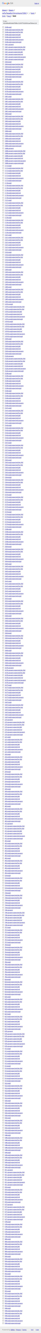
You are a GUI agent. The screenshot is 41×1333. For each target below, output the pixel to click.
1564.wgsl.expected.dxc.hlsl (14, 480)
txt (32, 1330)
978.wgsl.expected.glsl (12, 1229)
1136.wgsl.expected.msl (13, 227)
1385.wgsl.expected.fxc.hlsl (14, 292)
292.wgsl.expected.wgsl (12, 769)
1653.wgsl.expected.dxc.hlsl (14, 601)
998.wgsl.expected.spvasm (14, 1321)
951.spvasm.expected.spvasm (15, 1182)
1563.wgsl (8, 460)
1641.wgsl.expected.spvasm (14, 593)
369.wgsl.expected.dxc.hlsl (13, 791)
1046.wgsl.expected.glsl (12, 35)
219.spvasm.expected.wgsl (14, 735)
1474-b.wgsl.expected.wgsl (14, 336)
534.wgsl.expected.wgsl (12, 890)
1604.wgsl (8, 547)
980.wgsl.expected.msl (12, 1249)
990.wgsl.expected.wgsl (12, 1271)
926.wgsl (8, 1101)
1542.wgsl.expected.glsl (12, 433)
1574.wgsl (8, 512)
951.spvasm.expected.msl (13, 1180)
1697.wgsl (8, 702)
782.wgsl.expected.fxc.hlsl (13, 967)
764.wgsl (8, 945)
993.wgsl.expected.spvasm (14, 1303)
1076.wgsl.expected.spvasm (14, 91)
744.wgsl (8, 893)
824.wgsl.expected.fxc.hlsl (13, 984)
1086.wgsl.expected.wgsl (13, 146)
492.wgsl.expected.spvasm (14, 871)
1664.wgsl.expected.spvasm (14, 645)
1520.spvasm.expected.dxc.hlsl (15, 359)
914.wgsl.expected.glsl (12, 1073)
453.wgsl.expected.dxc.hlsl (13, 843)
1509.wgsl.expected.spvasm (14, 351)
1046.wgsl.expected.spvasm (14, 40)
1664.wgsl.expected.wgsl (13, 648)
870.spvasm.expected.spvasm (15, 1044)
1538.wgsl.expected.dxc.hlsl (14, 376)
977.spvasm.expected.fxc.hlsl (14, 1209)
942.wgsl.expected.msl (12, 1128)
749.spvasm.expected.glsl (13, 918)
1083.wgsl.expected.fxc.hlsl (14, 119)
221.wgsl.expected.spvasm (14, 749)
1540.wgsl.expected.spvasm (14, 403)
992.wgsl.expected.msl (12, 1284)
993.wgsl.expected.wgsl (12, 1306)
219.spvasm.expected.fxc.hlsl (14, 725)
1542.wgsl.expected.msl (13, 435)
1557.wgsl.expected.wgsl (13, 457)
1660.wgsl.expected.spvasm (14, 628)
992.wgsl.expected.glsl (12, 1281)
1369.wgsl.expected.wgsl (13, 284)
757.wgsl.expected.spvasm (14, 940)
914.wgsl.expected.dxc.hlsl (13, 1068)
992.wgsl (8, 1274)
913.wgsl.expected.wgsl (12, 1063)
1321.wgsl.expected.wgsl (13, 250)
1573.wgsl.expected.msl (13, 505)
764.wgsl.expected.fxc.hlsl (13, 950)
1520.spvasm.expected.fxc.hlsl (15, 361)
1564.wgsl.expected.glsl (12, 485)
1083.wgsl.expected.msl (13, 124)
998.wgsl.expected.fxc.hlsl (13, 1313)
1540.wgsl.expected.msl (13, 401)
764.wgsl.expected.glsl (12, 952)
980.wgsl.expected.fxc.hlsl (13, 1244)
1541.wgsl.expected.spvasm (14, 420)
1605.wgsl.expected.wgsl (13, 579)
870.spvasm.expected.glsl (13, 1039)
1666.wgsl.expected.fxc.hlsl (14, 655)
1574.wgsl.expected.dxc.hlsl (14, 514)
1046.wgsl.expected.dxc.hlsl (14, 30)
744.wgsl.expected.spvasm (14, 905)
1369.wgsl (8, 270)
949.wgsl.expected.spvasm (14, 1165)
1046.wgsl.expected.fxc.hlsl (14, 32)
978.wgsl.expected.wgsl (12, 1237)
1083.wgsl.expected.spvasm (14, 126)
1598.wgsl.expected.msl (13, 539)
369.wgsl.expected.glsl (12, 796)
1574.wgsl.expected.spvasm (14, 524)
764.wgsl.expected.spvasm (14, 957)
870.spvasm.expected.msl (13, 1041)
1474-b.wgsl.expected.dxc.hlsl (14, 324)
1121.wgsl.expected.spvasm (14, 213)
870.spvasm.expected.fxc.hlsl (14, 1036)
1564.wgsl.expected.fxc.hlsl (14, 482)
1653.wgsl (8, 599)
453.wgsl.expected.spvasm (14, 853)
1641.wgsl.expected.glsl (12, 589)
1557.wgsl (8, 443)
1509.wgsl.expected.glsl (12, 346)
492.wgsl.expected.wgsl (12, 873)
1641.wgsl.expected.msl (13, 591)
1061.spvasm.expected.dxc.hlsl (15, 47)
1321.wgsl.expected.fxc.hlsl (14, 240)
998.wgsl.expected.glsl (12, 1316)
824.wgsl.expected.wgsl (12, 994)
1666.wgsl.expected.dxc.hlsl (14, 653)
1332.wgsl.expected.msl (13, 262)
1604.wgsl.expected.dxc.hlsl (14, 549)
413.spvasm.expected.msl (13, 833)
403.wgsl (8, 806)
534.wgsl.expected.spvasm (14, 888)
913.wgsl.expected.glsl (12, 1056)
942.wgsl (8, 1118)
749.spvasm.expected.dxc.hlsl (14, 913)
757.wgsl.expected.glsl (12, 935)
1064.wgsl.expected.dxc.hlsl (14, 64)
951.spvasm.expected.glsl (13, 1177)
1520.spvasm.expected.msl (14, 366)
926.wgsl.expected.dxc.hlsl (13, 1103)
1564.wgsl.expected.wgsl (13, 492)
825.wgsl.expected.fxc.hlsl (13, 1002)
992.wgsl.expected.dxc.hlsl (13, 1276)
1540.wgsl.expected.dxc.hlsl (14, 393)
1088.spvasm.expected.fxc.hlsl (15, 153)
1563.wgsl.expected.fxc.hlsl (14, 465)
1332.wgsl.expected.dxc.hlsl (14, 255)
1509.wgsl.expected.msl (13, 349)
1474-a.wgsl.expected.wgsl (14, 319)
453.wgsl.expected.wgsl (12, 856)
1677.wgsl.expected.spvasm (14, 697)
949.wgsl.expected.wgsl (12, 1167)
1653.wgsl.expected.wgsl (13, 613)
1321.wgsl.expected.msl (13, 245)
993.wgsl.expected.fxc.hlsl (13, 1296)
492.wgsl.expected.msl (12, 868)
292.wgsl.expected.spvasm (14, 767)
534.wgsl (8, 876)
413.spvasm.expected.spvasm (15, 836)
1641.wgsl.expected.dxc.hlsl (14, 584)
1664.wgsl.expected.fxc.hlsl (14, 638)
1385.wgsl (8, 287)
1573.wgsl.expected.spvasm (14, 507)
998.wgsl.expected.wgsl (12, 1323)
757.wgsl (8, 927)
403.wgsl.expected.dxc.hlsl (13, 809)
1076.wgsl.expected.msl (13, 89)
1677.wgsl (8, 685)
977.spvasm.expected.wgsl (14, 1219)
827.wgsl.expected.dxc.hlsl (13, 1016)
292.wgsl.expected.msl (12, 764)
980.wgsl (8, 1239)
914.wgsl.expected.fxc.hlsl (13, 1071)
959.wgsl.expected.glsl (12, 1195)
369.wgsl (8, 789)
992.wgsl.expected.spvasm (14, 1286)
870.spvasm (9, 1031)
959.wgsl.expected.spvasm (14, 1199)
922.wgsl (8, 1083)
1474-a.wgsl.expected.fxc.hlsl (14, 309)
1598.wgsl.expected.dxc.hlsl (14, 532)
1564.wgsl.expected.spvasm (14, 490)
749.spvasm (9, 910)
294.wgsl (8, 772)
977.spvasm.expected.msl (13, 1214)
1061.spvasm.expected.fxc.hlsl (15, 49)
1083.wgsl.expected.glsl (12, 121)
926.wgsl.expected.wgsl (12, 1115)
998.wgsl (8, 1308)
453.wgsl (8, 841)
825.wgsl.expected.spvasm (14, 1009)
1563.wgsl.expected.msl (13, 470)
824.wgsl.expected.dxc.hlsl (13, 982)
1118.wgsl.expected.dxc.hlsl (14, 185)
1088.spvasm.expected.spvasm (15, 161)
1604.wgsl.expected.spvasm (14, 559)
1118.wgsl (8, 183)
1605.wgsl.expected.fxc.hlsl (14, 569)
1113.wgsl (8, 166)
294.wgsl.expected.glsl (12, 779)
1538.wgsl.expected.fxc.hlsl (14, 378)
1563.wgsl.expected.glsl (12, 467)
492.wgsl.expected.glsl (12, 866)
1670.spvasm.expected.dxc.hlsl (15, 670)
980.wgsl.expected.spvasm (14, 1251)
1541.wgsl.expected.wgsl (13, 423)
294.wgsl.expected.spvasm (14, 784)
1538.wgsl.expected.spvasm (14, 386)
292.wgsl (8, 754)
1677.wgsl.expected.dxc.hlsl (14, 688)
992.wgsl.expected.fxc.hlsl (13, 1279)
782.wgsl (8, 962)
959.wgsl (8, 1187)
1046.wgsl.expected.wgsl (13, 42)
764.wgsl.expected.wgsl (12, 960)
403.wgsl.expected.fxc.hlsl (13, 811)
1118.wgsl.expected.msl (13, 193)
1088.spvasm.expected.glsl (14, 156)
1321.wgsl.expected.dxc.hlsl (14, 237)
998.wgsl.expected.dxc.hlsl (13, 1311)
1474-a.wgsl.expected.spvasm (15, 317)
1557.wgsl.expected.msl (13, 453)
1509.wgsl (8, 339)
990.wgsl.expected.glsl (12, 1264)
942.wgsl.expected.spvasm (14, 1130)
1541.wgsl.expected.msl (13, 418)
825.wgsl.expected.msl (12, 1007)
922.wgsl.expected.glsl (12, 1091)
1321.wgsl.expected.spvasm (14, 247)
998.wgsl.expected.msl (12, 1318)
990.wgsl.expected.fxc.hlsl (13, 1261)
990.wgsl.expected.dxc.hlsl (13, 1259)
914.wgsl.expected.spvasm (14, 1078)
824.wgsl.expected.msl (12, 989)
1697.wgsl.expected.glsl (12, 710)
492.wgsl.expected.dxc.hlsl (13, 861)
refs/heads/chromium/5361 (14, 13)
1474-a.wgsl (9, 304)
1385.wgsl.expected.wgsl (13, 302)
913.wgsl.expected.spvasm (14, 1061)
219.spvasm (9, 720)
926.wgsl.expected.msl (12, 1110)
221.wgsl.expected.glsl (12, 744)
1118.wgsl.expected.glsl (12, 190)
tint (3, 16)
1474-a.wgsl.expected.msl (13, 314)
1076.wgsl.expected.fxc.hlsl (14, 84)
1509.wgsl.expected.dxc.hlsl (14, 341)
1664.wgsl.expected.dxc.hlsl (14, 636)
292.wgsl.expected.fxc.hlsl (13, 759)
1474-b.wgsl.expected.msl (13, 331)
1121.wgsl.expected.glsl (12, 208)
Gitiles (13, 1330)
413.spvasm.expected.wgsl (14, 838)
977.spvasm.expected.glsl (13, 1212)
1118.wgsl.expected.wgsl (13, 198)
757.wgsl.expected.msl (12, 937)
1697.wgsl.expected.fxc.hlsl (14, 707)
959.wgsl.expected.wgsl (12, 1202)
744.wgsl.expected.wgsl (12, 908)
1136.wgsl (8, 218)
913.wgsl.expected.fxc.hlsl (13, 1054)
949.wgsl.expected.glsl (12, 1160)
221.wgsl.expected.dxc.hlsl (13, 739)
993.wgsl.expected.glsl (12, 1298)
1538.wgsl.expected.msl (13, 383)
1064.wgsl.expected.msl (13, 72)
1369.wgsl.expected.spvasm (14, 282)
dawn (4, 10)
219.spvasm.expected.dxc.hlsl (14, 722)
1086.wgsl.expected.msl (13, 141)
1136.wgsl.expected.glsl (12, 225)
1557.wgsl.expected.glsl (12, 450)
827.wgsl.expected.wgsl (12, 1029)
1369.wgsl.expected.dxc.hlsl (14, 272)
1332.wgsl (8, 252)
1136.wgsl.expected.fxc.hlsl (14, 223)
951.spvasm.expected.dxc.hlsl (14, 1172)
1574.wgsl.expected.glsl (12, 519)
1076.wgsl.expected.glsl (12, 86)
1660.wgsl (8, 616)
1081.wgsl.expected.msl (13, 106)
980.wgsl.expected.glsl (12, 1247)
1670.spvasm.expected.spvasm (15, 680)
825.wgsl (8, 997)
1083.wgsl (8, 114)
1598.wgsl (8, 529)
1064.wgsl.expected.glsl (12, 69)
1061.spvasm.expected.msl (14, 54)
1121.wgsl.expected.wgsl (13, 215)
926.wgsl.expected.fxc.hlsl (13, 1106)
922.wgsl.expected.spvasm (14, 1096)
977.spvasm (9, 1204)
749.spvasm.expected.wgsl (14, 925)
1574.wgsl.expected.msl (13, 522)
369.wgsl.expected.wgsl (12, 804)
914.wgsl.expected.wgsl (12, 1081)
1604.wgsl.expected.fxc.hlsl (14, 551)
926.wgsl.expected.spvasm (14, 1113)
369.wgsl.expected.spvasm (14, 801)
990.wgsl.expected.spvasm (14, 1269)
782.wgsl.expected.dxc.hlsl (13, 964)
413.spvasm (9, 824)
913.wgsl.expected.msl (12, 1058)
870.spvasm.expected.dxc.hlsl (14, 1034)
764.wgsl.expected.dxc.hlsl (13, 947)
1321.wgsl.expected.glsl (12, 242)
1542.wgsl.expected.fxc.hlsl (14, 430)
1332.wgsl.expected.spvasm (14, 265)
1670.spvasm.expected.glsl (14, 675)
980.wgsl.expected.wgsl (12, 1254)
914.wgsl (8, 1066)
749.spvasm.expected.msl (13, 920)
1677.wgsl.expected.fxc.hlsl (14, 690)
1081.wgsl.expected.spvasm (14, 109)
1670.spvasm (9, 668)
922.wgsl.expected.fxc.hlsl (13, 1088)
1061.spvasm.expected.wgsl (14, 59)
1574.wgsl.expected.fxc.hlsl (14, 517)
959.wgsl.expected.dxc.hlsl (13, 1190)
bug (9, 16)
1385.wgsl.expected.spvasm (14, 299)
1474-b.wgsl (9, 321)
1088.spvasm (9, 148)
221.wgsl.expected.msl (12, 747)
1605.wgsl (8, 564)
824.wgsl (8, 979)
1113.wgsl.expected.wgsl (13, 181)
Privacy (18, 1330)
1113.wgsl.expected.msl (13, 176)
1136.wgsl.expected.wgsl (13, 232)
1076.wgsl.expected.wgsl (13, 94)
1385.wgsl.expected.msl (13, 297)
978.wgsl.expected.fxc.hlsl (13, 1227)
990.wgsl (8, 1256)
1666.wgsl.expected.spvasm (14, 663)
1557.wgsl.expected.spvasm (14, 455)
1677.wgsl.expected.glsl (12, 692)
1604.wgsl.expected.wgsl (13, 561)
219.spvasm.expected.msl (13, 730)
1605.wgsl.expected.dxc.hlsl (14, 566)
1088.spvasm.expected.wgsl (14, 163)
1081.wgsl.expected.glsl (12, 104)
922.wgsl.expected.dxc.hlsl (13, 1086)
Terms (24, 1330)
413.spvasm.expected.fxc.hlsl (14, 828)
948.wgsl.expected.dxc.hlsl (13, 1138)
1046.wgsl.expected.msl (13, 37)
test (32, 13)
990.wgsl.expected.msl (12, 1266)
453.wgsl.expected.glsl (12, 848)
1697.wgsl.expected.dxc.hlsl (14, 705)
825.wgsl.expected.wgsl (12, 1012)
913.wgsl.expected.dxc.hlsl (13, 1051)
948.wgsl (8, 1135)
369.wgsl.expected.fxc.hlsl (13, 794)
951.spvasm (9, 1170)
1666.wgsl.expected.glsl (12, 658)
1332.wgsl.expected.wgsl (13, 267)
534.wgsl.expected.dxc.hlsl (13, 878)
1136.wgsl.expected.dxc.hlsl (14, 220)
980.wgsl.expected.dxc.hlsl (13, 1242)
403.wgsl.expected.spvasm (14, 819)
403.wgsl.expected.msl (12, 816)
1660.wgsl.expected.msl (13, 626)
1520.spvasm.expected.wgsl (14, 371)
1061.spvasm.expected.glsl (14, 52)
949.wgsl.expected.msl (12, 1162)
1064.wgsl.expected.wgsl (13, 77)
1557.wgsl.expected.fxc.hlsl (14, 448)
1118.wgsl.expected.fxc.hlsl (14, 188)
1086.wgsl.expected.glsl (12, 138)
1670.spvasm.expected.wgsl (14, 683)
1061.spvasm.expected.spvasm (15, 57)
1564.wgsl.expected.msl (13, 487)
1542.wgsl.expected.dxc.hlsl (14, 428)
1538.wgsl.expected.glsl (12, 381)
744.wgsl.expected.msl (12, 903)
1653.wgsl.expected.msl (13, 608)
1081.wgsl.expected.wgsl (13, 111)
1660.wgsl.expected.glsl (12, 623)
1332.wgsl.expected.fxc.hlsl (14, 257)
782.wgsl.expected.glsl (12, 970)
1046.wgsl (8, 27)
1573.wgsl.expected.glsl (12, 502)
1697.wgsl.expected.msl (13, 712)
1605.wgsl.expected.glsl (12, 571)
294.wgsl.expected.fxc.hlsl (13, 777)
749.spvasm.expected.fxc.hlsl (14, 915)
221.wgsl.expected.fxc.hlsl (13, 742)
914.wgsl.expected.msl (12, 1076)
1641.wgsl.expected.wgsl (13, 596)
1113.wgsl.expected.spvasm (14, 178)
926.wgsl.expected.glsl (12, 1108)
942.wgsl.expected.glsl (12, 1125)
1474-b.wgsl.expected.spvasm (15, 334)
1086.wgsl (8, 131)
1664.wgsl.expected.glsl (12, 641)
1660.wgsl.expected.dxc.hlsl (14, 618)
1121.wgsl (8, 200)
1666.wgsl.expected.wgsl (13, 665)
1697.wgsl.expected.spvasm (14, 715)
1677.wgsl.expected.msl (13, 695)
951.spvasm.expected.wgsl (14, 1185)
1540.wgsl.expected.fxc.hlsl (14, 396)
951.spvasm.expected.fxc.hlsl (14, 1175)
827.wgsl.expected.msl (12, 1024)
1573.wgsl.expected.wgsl (13, 509)
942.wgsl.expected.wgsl (12, 1133)
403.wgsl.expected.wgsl (12, 821)
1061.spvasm (9, 44)
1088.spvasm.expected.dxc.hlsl (15, 151)
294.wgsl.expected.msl (12, 782)
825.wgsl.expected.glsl (12, 1004)
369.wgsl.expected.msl (12, 799)
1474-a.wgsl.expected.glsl (13, 312)
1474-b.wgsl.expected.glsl (13, 329)
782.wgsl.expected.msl (12, 972)
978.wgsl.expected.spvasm (14, 1234)
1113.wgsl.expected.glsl (12, 173)
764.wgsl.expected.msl (12, 955)
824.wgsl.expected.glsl (12, 987)
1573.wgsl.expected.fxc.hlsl (14, 500)
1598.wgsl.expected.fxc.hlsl (14, 534)
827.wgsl (8, 1014)
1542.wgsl (8, 425)
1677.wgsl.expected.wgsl (13, 700)
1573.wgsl (8, 495)
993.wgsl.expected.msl (12, 1301)
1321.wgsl (8, 235)
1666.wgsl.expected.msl (13, 660)
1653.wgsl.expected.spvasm (14, 611)
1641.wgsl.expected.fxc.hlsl (14, 586)
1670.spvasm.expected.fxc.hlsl (15, 673)
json (37, 1330)
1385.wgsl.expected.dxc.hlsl (14, 289)
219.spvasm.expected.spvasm (15, 732)
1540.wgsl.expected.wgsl (13, 406)
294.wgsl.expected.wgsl (12, 786)
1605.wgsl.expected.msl (13, 574)
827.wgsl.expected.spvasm (14, 1026)
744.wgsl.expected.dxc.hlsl (13, 895)
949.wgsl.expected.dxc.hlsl (13, 1155)
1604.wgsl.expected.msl (13, 556)
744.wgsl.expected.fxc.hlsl (13, 898)
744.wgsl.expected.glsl (12, 900)
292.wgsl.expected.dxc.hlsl (13, 757)
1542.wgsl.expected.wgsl (13, 440)
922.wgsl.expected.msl (12, 1093)
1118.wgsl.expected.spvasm (14, 195)
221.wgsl (8, 737)
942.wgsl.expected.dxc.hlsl (13, 1120)
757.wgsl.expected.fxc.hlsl (13, 932)
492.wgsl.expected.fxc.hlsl (13, 863)
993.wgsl (8, 1291)
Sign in (36, 3)
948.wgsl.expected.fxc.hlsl (13, 1140)
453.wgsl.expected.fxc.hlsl (13, 846)
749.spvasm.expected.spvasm (15, 922)
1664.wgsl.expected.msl (13, 643)
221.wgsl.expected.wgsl (12, 752)
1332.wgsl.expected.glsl (12, 260)
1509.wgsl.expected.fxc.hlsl (14, 344)
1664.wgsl (8, 633)
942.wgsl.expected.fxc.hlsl (13, 1123)
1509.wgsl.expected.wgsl (13, 354)
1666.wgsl (8, 650)
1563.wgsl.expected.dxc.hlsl (14, 462)
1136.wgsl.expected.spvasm (14, 230)
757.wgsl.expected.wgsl (12, 942)
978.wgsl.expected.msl (12, 1232)
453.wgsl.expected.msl (12, 851)
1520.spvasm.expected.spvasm (15, 369)
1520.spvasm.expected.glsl (14, 364)
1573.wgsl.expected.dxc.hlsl (14, 497)
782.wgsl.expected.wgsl (12, 977)
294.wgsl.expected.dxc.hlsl (13, 774)
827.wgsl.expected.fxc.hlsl (13, 1019)
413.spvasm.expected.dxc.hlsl (14, 826)
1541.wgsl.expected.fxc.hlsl (14, 413)
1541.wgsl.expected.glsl (12, 415)
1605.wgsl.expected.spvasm (14, 576)
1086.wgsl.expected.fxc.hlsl (14, 136)
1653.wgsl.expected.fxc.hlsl (14, 603)
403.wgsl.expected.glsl (12, 814)
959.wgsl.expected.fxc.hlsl (13, 1192)
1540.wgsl (8, 391)
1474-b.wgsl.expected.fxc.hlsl (14, 326)
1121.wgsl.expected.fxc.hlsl (14, 205)
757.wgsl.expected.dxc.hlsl (13, 930)
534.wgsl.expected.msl (12, 885)
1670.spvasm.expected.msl (14, 678)
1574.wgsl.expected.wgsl (13, 527)
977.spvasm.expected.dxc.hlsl (14, 1207)
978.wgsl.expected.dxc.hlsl (13, 1224)
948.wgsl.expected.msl (12, 1145)
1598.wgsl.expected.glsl (12, 537)
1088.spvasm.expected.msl (14, 158)
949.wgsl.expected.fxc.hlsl (13, 1157)
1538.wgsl (8, 373)
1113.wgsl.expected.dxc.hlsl (14, 168)
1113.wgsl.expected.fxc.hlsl (14, 171)
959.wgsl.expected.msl (12, 1197)
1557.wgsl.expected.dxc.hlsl (14, 445)
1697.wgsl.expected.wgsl (13, 717)
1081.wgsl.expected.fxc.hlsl (14, 101)
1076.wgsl (8, 79)
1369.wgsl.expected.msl (13, 279)
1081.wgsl (8, 96)
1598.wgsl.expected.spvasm (14, 542)
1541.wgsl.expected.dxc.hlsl (14, 411)
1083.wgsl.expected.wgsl (13, 129)
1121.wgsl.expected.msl (13, 210)
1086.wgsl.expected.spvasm (14, 143)
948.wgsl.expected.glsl (12, 1143)
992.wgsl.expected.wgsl (12, 1289)
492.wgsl (8, 858)
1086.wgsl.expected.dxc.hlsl (14, 134)
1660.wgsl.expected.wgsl (13, 631)
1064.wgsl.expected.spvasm (14, 74)
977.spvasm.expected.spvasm (15, 1217)
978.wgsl (8, 1222)
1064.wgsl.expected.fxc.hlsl (14, 67)
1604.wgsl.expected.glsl (12, 554)
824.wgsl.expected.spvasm (14, 992)
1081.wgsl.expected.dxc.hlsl (14, 99)
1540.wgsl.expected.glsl (12, 398)
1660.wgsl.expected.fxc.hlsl (14, 621)
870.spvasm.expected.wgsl (14, 1046)
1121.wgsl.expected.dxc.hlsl (14, 203)
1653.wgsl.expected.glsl (12, 606)
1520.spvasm (9, 356)
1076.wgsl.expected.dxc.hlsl (14, 82)
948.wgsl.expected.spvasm (14, 1148)
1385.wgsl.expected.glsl (12, 294)
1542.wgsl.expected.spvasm (14, 438)
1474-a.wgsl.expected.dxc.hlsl (14, 307)
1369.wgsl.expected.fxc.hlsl (14, 275)
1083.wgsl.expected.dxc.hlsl (14, 116)
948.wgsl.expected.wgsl (12, 1150)
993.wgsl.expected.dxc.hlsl (13, 1293)
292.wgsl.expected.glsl (12, 762)
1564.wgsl (8, 477)
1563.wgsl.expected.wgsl (13, 475)
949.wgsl (8, 1152)
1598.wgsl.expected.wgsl (13, 544)
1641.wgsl (8, 581)
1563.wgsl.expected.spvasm (14, 472)
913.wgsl (8, 1049)
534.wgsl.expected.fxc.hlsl (13, 880)
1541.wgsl (8, 408)
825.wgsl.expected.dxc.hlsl (13, 999)
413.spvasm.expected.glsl (13, 831)
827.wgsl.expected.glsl (12, 1021)
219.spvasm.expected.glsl (13, 727)
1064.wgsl (8, 62)
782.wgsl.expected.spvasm (14, 974)
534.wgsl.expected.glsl (12, 883)
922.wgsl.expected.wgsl (12, 1098)
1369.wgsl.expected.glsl (12, 277)
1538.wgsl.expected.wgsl (13, 388)
